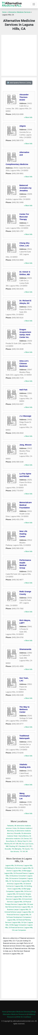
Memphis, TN (19, 849)
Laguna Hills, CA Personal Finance (16, 873)
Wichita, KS (8, 844)
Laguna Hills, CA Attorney (14, 865)
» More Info (28, 117)
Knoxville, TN (9, 849)
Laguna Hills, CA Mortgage (22, 871)
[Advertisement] (19, 55)
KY (14, 844)
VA (24, 851)
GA (30, 841)
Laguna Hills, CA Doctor (23, 891)
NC (20, 844)
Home (4, 12)
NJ (23, 844)
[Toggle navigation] (34, 4)
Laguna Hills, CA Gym (19, 922)
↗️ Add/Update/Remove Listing (19, 83)
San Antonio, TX (16, 851)
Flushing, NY (13, 846)
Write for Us (21, 1017)
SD (30, 846)
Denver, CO (27, 839)
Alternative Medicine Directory (19, 1012)
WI (27, 851)
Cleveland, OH (23, 846)
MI (17, 844)
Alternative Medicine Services (19, 12)
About (28, 1017)
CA (22, 839)
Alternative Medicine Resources (15, 1014)
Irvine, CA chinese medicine (22, 828)
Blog (33, 1012)
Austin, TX (28, 849)
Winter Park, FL (23, 841)
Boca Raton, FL (11, 841)
